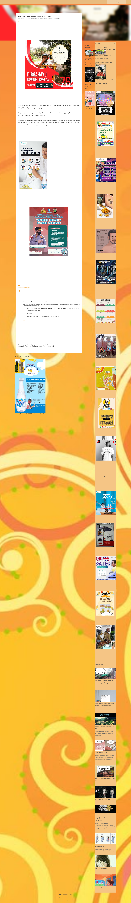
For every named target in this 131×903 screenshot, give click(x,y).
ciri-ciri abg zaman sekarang (102, 868)
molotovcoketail (69, 897)
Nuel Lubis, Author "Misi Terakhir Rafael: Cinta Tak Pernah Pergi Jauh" (46, 308)
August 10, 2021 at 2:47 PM (73, 308)
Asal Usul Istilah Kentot (100, 846)
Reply (24, 321)
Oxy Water (26, 287)
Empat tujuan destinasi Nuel (101, 752)
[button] (19, 22)
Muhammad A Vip (28, 301)
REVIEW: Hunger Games (100, 887)
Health (20, 287)
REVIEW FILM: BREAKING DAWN (102, 799)
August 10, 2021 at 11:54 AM (39, 301)
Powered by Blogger (66, 894)
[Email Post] (19, 285)
